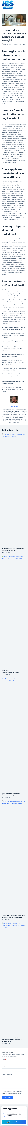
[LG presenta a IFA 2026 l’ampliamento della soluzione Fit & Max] (14, 489)
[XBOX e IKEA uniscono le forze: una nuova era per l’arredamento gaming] (14, 612)
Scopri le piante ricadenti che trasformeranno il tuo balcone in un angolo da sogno (12, 1039)
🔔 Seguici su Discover (14, 1122)
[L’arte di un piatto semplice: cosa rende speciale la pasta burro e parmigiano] (14, 856)
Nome (4, 1059)
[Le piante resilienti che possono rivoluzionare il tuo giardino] (14, 734)
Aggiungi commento (7, 1074)
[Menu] (25, 4)
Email (3, 1067)
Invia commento (7, 1097)
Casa (24, 44)
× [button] (25, 1108)
